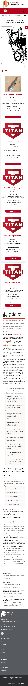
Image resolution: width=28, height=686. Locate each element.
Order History (3, 662)
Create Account (4, 670)
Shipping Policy (4, 641)
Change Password (4, 667)
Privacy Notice (4, 644)
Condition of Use (4, 647)
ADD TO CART (13, 117)
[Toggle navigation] (5, 10)
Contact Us (3, 652)
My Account (3, 665)
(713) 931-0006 (5, 624)
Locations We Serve (5, 654)
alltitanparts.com (8, 561)
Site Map (2, 649)
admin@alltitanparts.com (8, 629)
